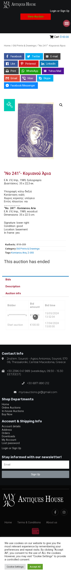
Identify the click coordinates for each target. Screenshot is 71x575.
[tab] (35, 279)
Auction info (13, 293)
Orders (6, 433)
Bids (8, 279)
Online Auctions (11, 407)
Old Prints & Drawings (24, 45)
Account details (11, 426)
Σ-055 (31, 252)
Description (12, 286)
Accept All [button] (35, 566)
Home (7, 45)
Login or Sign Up (59, 11)
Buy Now (7, 414)
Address (7, 429)
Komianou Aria (19, 252)
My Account (9, 439)
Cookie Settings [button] (15, 566)
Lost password (11, 443)
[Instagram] (64, 512)
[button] (35, 16)
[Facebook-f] (55, 512)
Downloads (8, 436)
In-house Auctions (13, 411)
